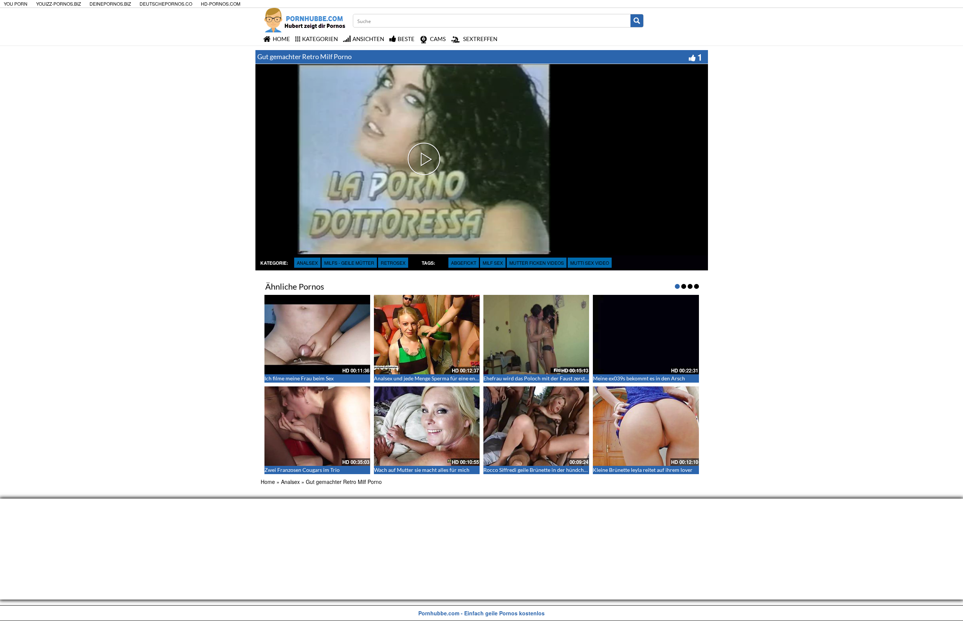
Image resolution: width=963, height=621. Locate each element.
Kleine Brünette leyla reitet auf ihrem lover (643, 470)
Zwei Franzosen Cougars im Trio (302, 470)
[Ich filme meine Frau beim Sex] (317, 334)
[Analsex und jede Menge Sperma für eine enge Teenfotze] (427, 334)
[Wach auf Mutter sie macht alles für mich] (427, 426)
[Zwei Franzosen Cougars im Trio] (317, 426)
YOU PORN (15, 4)
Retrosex (393, 262)
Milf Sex (493, 262)
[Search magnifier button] (636, 20)
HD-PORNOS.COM (220, 4)
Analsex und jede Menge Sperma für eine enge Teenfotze (439, 378)
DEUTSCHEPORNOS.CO (166, 4)
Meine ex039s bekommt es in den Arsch (639, 378)
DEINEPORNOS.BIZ (110, 4)
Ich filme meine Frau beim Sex (299, 378)
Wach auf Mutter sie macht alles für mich (421, 470)
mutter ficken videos (536, 262)
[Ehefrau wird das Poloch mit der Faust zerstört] (536, 334)
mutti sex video (589, 262)
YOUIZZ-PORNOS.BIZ (58, 4)
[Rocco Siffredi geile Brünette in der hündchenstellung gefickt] (536, 426)
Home (268, 481)
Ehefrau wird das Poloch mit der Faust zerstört (537, 378)
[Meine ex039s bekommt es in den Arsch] (646, 334)
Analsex (307, 262)
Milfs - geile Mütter (349, 262)
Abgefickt (463, 262)
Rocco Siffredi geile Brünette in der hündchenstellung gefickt (553, 470)
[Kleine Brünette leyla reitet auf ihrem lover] (646, 426)
